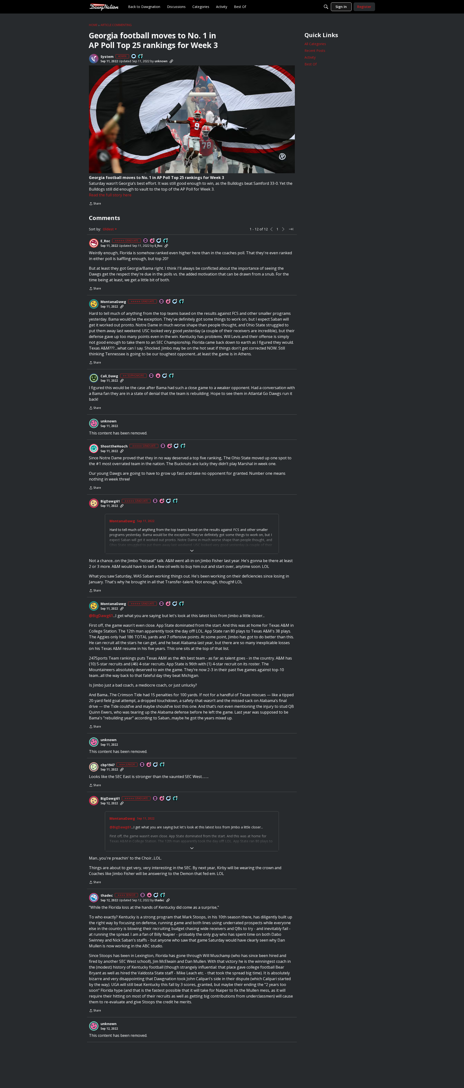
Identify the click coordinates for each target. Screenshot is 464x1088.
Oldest (109, 229)
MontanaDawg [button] (113, 302)
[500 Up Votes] (163, 895)
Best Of (310, 64)
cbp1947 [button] (108, 765)
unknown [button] (161, 61)
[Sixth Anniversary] (168, 301)
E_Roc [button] (105, 241)
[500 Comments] (156, 895)
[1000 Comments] (159, 241)
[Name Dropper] (146, 241)
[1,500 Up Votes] (166, 241)
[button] (94, 58)
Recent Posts (314, 50)
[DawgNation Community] (104, 6)
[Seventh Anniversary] (152, 241)
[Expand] (192, 551)
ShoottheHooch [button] (114, 446)
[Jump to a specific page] (291, 229)
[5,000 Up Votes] (182, 301)
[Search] (326, 6)
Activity (310, 57)
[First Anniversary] (158, 376)
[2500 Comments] (175, 301)
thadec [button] (107, 895)
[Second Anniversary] (149, 765)
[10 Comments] (165, 376)
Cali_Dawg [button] (109, 376)
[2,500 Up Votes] (183, 446)
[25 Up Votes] (141, 56)
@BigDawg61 (101, 615)
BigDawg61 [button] (110, 501)
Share (95, 204)
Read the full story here (110, 195)
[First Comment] (134, 56)
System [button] (107, 57)
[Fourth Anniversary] (162, 501)
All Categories (315, 43)
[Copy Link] (171, 61)
